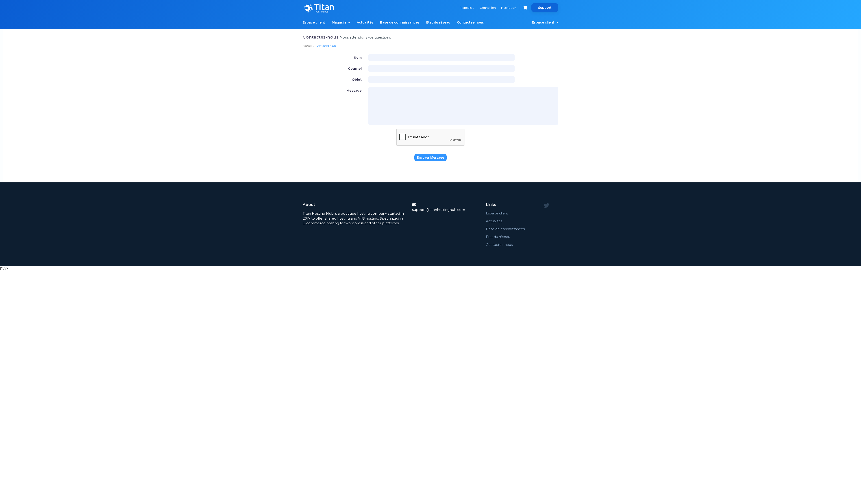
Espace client (314, 22)
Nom (358, 58)
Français (466, 7)
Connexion (488, 7)
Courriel (355, 69)
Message (354, 91)
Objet (357, 80)
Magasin (340, 22)
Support (545, 8)
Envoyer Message (430, 157)
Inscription (508, 7)
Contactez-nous (470, 22)
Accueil (307, 45)
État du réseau (438, 22)
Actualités (365, 22)
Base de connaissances (400, 22)
